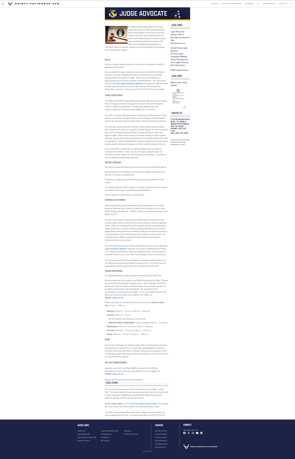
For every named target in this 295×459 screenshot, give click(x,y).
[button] (2, 3)
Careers (159, 425)
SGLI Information (178, 65)
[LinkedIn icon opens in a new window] (201, 433)
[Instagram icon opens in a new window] (193, 433)
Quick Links (83, 425)
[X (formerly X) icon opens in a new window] (189, 433)
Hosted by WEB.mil (147, 451)
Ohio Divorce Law (178, 43)
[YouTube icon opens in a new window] (197, 433)
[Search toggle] (291, 3)
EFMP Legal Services (179, 70)
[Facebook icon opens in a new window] (184, 433)
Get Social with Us (190, 430)
